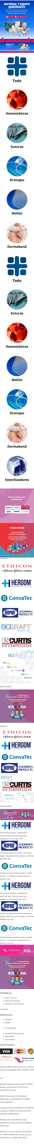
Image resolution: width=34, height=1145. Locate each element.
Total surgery (10, 1039)
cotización (4, 1009)
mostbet (3, 1108)
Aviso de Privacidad (12, 1001)
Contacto (8, 1019)
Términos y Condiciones (14, 1004)
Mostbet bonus (6, 1131)
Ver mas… (23, 899)
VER (20, 839)
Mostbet (3, 1084)
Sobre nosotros (11, 998)
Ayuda (7, 1023)
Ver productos (10, 1028)
